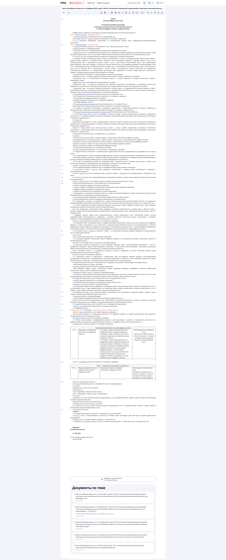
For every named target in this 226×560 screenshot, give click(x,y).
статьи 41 (90, 38)
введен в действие (81, 34)
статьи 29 (85, 177)
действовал (87, 310)
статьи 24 (91, 96)
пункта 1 (77, 415)
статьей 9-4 (90, 185)
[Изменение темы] (144, 3)
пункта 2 (76, 419)
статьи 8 (81, 165)
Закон (77, 134)
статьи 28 (82, 306)
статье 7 (77, 395)
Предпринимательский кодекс (84, 94)
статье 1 (77, 386)
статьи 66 (86, 114)
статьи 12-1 (92, 231)
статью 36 (77, 318)
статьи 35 (82, 181)
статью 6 (76, 266)
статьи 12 (88, 405)
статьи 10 (95, 169)
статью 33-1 (77, 409)
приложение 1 (78, 324)
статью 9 (76, 280)
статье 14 (76, 135)
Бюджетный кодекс (81, 37)
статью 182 (76, 48)
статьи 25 (82, 173)
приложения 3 (84, 382)
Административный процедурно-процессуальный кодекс (92, 112)
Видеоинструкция (103, 3)
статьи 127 (94, 106)
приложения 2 (83, 362)
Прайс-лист (91, 3)
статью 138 (77, 100)
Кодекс (77, 46)
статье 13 (78, 235)
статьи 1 (93, 264)
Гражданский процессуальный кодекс (86, 104)
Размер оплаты (78, 52)
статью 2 (76, 149)
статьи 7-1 (90, 272)
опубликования (75, 417)
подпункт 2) (87, 421)
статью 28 (77, 296)
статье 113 (78, 120)
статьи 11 (87, 292)
